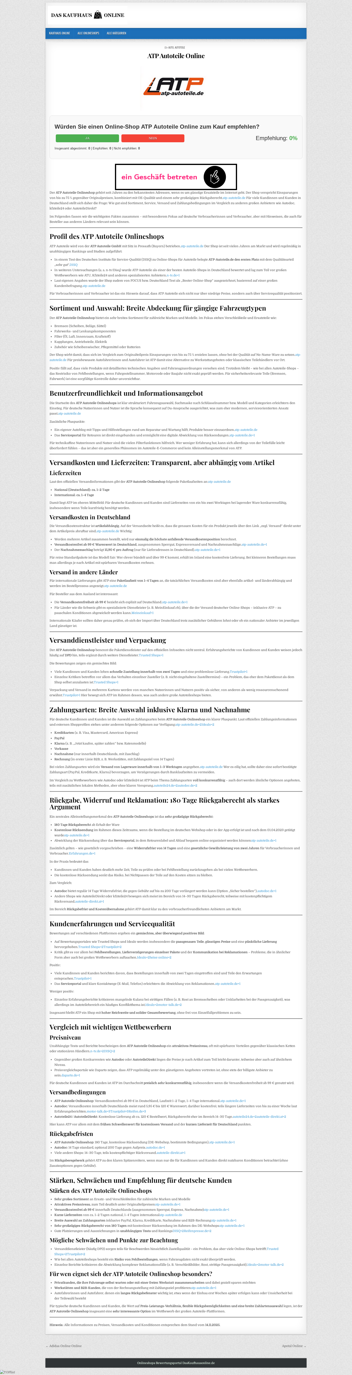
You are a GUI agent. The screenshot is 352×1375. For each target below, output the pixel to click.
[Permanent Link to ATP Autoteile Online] (176, 88)
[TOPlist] (7, 1372)
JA (87, 138)
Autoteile (180, 47)
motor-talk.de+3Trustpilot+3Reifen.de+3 (116, 1111)
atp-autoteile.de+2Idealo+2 (195, 724)
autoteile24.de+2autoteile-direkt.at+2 (259, 1116)
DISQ (74, 265)
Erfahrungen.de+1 (82, 853)
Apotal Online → (294, 1346)
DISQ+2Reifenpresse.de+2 (192, 1231)
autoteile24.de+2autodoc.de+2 (175, 785)
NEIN (153, 138)
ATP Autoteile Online (176, 55)
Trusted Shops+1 (151, 655)
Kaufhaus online (59, 33)
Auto (171, 47)
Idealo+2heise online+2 (154, 957)
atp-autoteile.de (234, 198)
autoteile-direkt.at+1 (89, 901)
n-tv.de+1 (173, 275)
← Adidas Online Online (63, 1346)
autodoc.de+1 (266, 891)
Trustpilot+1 (238, 672)
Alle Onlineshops (88, 33)
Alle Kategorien (116, 33)
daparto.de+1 (71, 1075)
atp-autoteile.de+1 (242, 435)
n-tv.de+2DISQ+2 (102, 1051)
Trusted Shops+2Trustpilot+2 (100, 947)
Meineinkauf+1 (142, 613)
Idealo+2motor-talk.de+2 (163, 1005)
